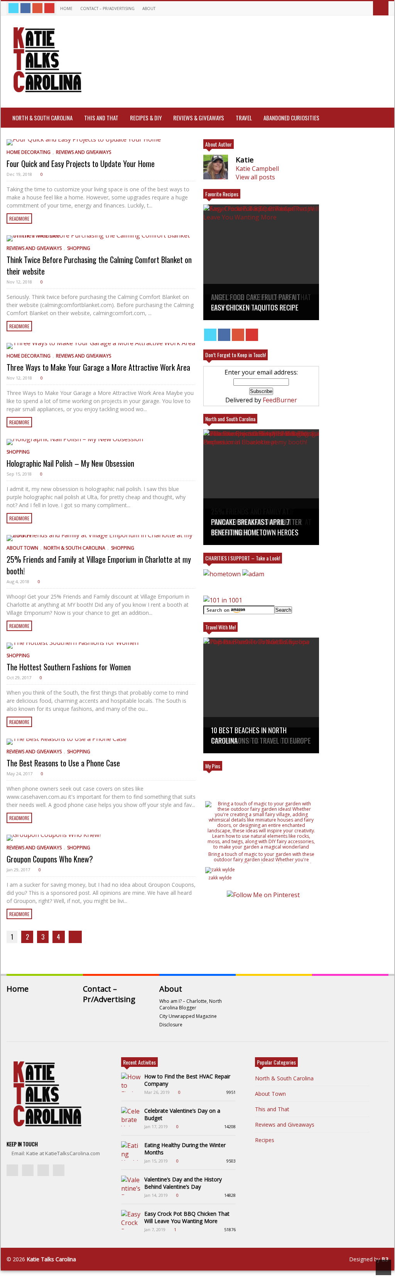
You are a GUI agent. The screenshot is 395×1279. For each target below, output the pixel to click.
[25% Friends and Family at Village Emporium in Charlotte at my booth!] (101, 538)
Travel (244, 117)
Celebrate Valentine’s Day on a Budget (182, 1114)
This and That (101, 117)
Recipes (264, 1140)
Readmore (19, 218)
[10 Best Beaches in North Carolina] (261, 695)
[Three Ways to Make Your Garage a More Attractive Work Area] (101, 346)
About (149, 8)
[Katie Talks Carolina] (46, 91)
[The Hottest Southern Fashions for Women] (101, 646)
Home (66, 8)
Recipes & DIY (146, 117)
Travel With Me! (220, 627)
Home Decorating (29, 152)
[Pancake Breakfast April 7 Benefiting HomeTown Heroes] (261, 487)
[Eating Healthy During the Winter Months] (130, 1151)
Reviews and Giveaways (83, 152)
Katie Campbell (257, 168)
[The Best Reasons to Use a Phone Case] (101, 742)
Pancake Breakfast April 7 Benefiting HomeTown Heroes (255, 526)
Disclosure (170, 1024)
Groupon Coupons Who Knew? (50, 859)
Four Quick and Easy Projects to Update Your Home (81, 163)
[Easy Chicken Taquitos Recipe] (261, 262)
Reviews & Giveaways (198, 117)
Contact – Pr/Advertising (107, 8)
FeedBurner (280, 400)
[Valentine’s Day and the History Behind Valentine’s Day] (130, 1185)
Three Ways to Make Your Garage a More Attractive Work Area (98, 367)
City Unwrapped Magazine (188, 1016)
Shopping (78, 248)
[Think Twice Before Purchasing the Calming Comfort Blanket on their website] (101, 238)
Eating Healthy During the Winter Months (185, 1148)
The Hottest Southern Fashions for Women (69, 667)
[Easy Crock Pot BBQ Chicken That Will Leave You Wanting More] (130, 1219)
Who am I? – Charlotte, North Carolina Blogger (190, 1004)
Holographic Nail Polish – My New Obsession (70, 463)
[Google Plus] (37, 8)
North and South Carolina (230, 419)
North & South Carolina (42, 117)
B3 (384, 1259)
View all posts (255, 177)
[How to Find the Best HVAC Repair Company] (130, 1082)
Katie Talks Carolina (51, 1259)
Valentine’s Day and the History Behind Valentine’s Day (183, 1183)
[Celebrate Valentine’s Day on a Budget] (130, 1116)
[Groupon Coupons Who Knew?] (101, 838)
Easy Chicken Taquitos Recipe (255, 307)
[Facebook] (25, 8)
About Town (22, 548)
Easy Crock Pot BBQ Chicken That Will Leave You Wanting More (187, 1217)
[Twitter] (13, 8)
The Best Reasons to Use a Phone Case (63, 763)
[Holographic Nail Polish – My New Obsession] (101, 442)
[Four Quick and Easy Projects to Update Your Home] (101, 142)
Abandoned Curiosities (291, 117)
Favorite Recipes (221, 194)
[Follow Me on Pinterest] (263, 895)
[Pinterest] (49, 8)
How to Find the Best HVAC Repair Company (187, 1080)
